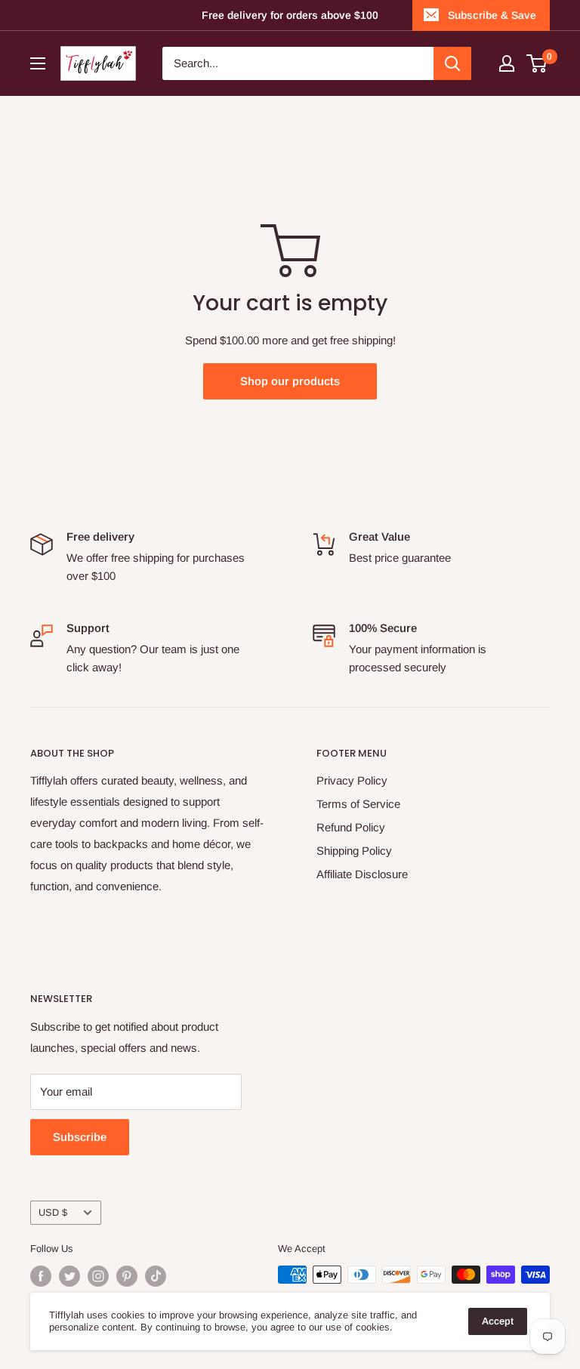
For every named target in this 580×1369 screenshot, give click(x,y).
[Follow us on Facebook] (40, 1276)
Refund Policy (350, 827)
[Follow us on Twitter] (69, 1276)
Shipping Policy (354, 850)
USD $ (53, 1212)
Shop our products (290, 381)
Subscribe (79, 1136)
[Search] (452, 63)
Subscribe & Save (492, 15)
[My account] (506, 63)
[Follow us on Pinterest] (126, 1276)
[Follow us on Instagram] (98, 1276)
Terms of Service (358, 803)
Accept (498, 1321)
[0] (537, 63)
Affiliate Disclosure (362, 874)
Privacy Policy (351, 780)
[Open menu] (37, 63)
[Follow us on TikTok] (155, 1276)
